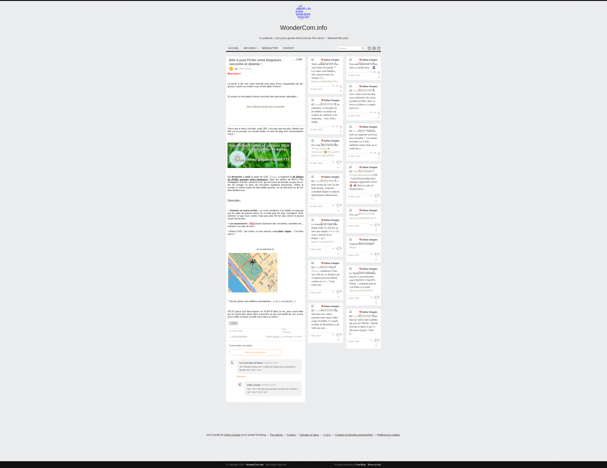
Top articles (276, 435)
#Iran (325, 281)
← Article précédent (238, 336)
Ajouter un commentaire (255, 352)
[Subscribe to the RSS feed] (378, 48)
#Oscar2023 (334, 151)
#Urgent (353, 174)
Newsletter (270, 48)
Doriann (273, 176)
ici (274, 301)
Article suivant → (274, 336)
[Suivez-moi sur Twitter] (369, 48)
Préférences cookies (388, 435)
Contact (288, 48)
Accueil (233, 48)
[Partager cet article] (341, 91)
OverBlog (360, 464)
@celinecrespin (328, 63)
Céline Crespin (232, 435)
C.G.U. (327, 435)
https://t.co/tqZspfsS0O (322, 155)
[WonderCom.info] (303, 12)
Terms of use (374, 464)
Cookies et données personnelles (354, 435)
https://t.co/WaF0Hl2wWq (324, 81)
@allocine (316, 151)
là (279, 301)
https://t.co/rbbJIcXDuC (361, 290)
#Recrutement (365, 174)
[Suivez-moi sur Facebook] (374, 48)
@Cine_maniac (319, 148)
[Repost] (341, 87)
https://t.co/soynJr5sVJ (322, 241)
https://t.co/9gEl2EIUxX (361, 218)
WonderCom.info (303, 27)
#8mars (332, 231)
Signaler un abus (309, 435)
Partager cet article (293, 336)
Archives (249, 48)
